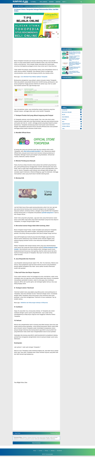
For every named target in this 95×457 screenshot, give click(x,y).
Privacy (46, 450)
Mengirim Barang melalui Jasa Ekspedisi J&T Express (74, 68)
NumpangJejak (49, 454)
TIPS (63, 128)
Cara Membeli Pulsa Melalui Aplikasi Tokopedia (34, 76)
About (34, 450)
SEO (63, 121)
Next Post (17, 433)
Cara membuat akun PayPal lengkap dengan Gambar (74, 72)
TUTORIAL (33, 1)
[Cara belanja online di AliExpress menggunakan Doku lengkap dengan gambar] (65, 63)
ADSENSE (64, 110)
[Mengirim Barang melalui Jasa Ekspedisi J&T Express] (65, 68)
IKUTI (64, 1)
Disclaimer (59, 450)
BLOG (63, 114)
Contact (40, 450)
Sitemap (53, 450)
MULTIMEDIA (65, 117)
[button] (36, 97)
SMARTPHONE (66, 124)
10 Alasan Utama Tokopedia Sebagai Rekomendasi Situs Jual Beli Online (36, 10)
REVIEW (51, 1)
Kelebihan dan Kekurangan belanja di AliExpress (34, 302)
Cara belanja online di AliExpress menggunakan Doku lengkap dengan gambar (75, 64)
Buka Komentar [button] (36, 443)
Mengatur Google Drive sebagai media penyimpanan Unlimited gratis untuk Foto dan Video (74, 58)
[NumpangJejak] (20, 1)
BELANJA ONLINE (67, 112)
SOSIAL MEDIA (66, 126)
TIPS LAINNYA (43, 1)
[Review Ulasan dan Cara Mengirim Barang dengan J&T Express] (65, 53)
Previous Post (54, 433)
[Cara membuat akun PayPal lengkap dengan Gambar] (65, 72)
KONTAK (58, 1)
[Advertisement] (36, 49)
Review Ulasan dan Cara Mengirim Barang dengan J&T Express (75, 52)
